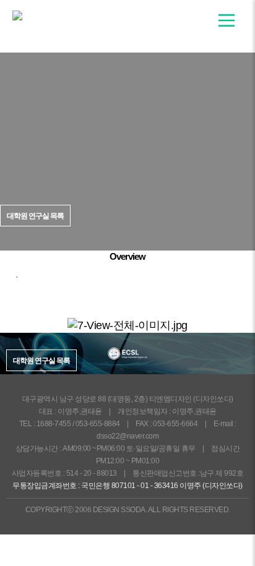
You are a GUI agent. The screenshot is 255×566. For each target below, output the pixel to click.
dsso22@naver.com (127, 436)
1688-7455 (54, 423)
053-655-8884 (98, 423)
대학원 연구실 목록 (41, 360)
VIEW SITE (133, 228)
